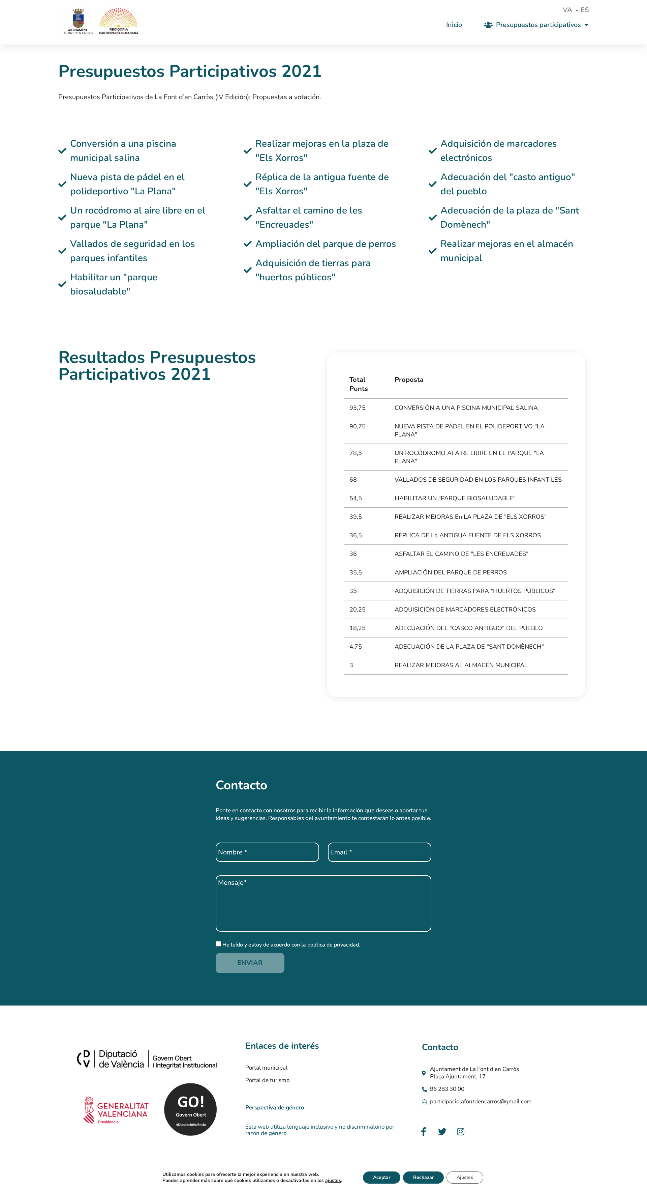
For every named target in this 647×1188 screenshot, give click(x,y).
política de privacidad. (333, 945)
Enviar (250, 962)
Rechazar (423, 1177)
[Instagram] (460, 1131)
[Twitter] (442, 1131)
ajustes (333, 1181)
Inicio (454, 24)
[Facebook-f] (423, 1131)
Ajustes (465, 1177)
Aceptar (381, 1177)
